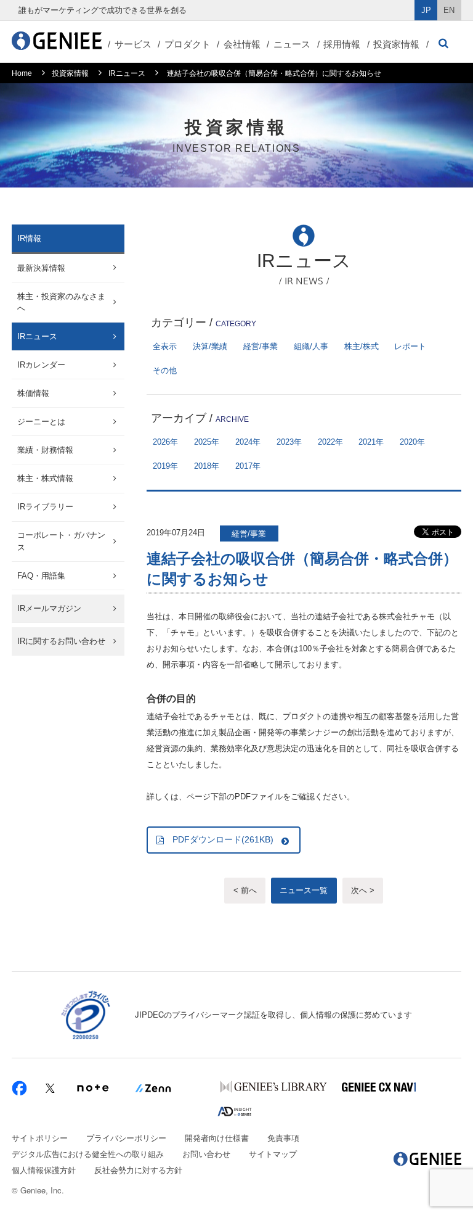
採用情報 (341, 44)
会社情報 (242, 44)
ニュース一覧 (304, 890)
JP (426, 10)
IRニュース (126, 73)
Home (22, 73)
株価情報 (33, 393)
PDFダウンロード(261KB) (222, 839)
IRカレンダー (41, 364)
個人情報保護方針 (44, 1170)
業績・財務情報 (45, 450)
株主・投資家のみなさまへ (61, 302)
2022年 (330, 442)
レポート (410, 346)
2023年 (289, 442)
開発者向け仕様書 (217, 1137)
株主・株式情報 (45, 478)
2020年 (412, 442)
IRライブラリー (45, 506)
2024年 (248, 442)
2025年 (206, 442)
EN (449, 10)
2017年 (248, 466)
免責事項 (283, 1137)
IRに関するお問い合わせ (61, 641)
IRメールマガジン (49, 608)
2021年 (371, 442)
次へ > (362, 890)
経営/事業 (260, 346)
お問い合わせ (206, 1153)
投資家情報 (396, 44)
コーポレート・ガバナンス (61, 541)
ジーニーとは (41, 421)
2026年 (165, 442)
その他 (165, 370)
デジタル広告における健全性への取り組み (88, 1153)
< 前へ (245, 890)
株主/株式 (361, 346)
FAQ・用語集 (41, 575)
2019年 (165, 466)
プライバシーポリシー (126, 1137)
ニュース (291, 44)
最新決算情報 (41, 268)
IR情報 (29, 238)
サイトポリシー (40, 1137)
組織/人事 (311, 346)
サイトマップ (273, 1153)
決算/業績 (210, 346)
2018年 (206, 466)
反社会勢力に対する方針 (138, 1170)
